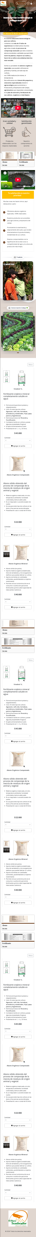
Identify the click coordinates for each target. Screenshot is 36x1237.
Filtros (31, 365)
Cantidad (7, 438)
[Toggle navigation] (34, 3)
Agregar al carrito (19, 446)
